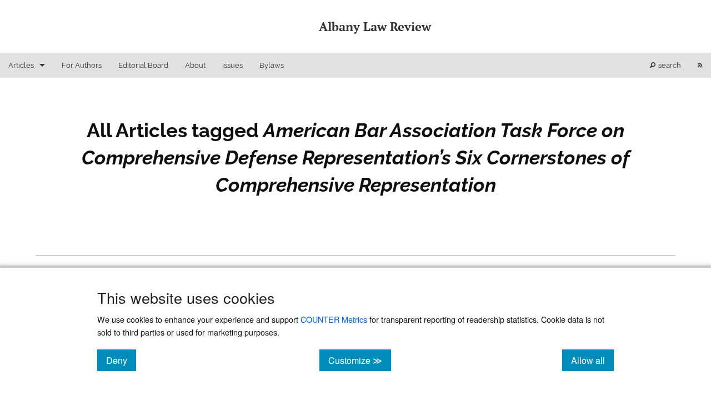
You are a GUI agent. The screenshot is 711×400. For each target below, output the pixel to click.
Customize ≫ (359, 360)
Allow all (592, 360)
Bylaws (271, 65)
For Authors (82, 65)
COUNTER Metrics (334, 319)
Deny (121, 360)
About (195, 65)
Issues (232, 65)
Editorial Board (143, 65)
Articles (21, 65)
